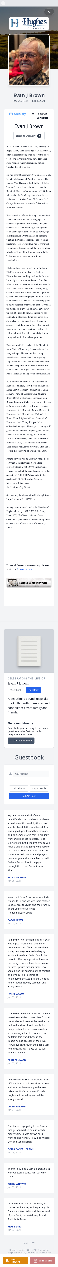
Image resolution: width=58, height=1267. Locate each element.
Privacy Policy (20, 1252)
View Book (15, 689)
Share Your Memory (21, 740)
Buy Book (34, 689)
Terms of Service (37, 1252)
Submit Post (29, 795)
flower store (24, 569)
